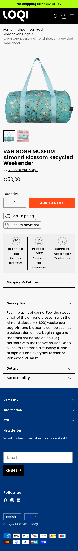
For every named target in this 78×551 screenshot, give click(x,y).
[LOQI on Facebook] (5, 501)
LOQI (34, 524)
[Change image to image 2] (23, 136)
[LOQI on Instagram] (12, 501)
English (11, 516)
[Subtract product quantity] (7, 202)
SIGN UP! (13, 470)
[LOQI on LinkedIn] (18, 501)
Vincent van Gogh (30, 30)
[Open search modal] (55, 16)
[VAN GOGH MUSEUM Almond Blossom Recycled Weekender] (39, 88)
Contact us (62, 258)
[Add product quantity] (22, 202)
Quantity (10, 193)
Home (7, 30)
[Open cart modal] (63, 16)
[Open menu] (72, 16)
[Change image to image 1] (9, 136)
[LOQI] (15, 16)
